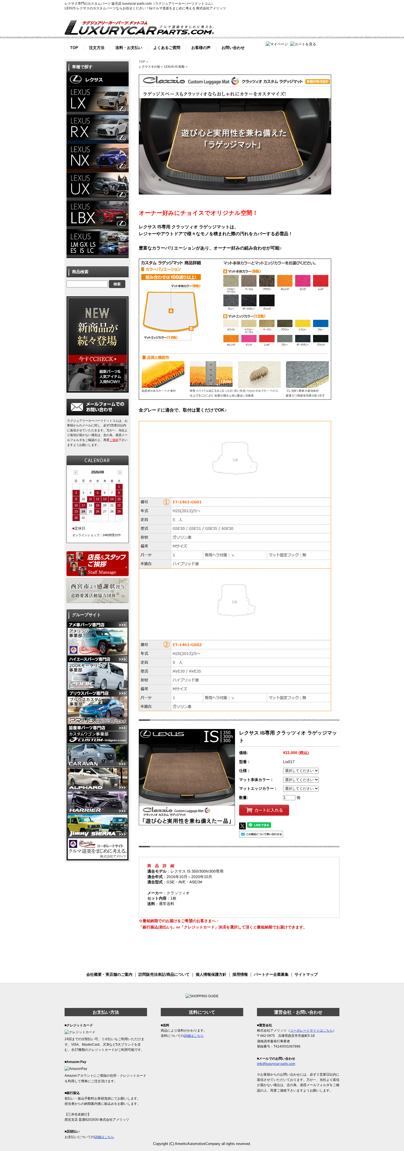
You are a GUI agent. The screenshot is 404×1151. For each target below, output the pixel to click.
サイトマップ (306, 974)
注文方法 (96, 46)
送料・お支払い (128, 46)
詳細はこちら (104, 1137)
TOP (74, 46)
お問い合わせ (233, 46)
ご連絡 (113, 440)
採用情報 (240, 974)
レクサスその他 (149, 66)
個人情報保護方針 (211, 974)
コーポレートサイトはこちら (311, 1030)
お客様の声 (201, 46)
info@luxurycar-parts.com (276, 1064)
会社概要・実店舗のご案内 (109, 974)
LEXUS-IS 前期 (174, 66)
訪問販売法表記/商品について (164, 974)
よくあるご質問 (166, 46)
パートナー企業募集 (271, 974)
